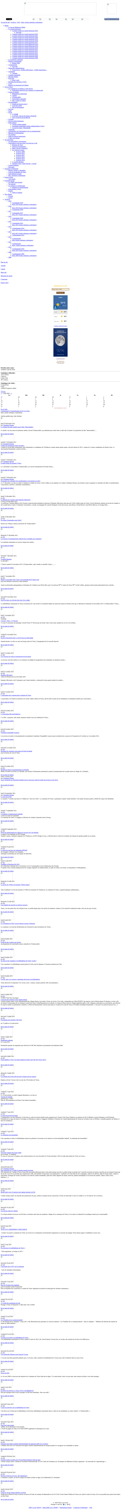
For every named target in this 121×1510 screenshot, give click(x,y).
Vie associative (9, 140)
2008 (9, 257)
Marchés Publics (13, 77)
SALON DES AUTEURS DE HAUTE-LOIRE (15, 600)
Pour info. (11, 78)
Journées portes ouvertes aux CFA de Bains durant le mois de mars (20, 1460)
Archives (13, 22)
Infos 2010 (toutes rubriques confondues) (24, 250)
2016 (9, 216)
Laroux (10, 197)
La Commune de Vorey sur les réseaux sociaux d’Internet (18, 923)
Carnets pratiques (13, 165)
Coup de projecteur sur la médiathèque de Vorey (15, 1407)
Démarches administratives (16, 68)
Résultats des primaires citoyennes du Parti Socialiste (16, 751)
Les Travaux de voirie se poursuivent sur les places (16, 656)
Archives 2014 (20, 160)
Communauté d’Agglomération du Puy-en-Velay (15, 411)
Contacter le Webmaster (80, 1507)
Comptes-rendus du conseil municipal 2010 (25, 54)
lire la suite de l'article (7, 434)
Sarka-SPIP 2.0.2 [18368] (50, 1507)
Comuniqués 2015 (17, 223)
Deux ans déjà (5, 1373)
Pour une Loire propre (7, 1425)
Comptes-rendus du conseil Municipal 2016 (25, 44)
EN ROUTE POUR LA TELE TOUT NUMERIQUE (17, 1391)
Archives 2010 (20, 153)
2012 (9, 237)
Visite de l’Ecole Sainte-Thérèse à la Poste (13, 1492)
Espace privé (4, 282)
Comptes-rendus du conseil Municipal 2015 (25, 46)
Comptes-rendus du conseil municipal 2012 (25, 51)
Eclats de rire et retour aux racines (11, 942)
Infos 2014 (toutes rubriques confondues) (24, 230)
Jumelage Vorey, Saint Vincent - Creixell (24, 163)
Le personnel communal (15, 59)
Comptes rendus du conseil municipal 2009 (25, 56)
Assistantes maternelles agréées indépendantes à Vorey (28, 126)
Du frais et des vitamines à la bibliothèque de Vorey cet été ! (18, 961)
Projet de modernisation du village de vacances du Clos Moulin (19, 832)
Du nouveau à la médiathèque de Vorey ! (13, 1248)
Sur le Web (4, 409)
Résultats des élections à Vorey (17, 82)
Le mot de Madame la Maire (16, 27)
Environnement (12, 102)
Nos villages (8, 194)
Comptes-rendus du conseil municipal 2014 (25, 48)
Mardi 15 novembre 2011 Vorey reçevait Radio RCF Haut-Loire (20, 579)
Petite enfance (12, 123)
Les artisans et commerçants (16, 186)
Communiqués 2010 (18, 249)
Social (10, 112)
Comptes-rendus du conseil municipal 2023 (25, 31)
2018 (9, 206)
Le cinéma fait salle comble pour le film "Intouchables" (17, 427)
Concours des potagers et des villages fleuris (14, 999)
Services (10, 109)
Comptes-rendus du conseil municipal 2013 (25, 49)
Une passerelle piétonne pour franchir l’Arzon (14, 1354)
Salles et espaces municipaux (17, 136)
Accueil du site (5, 22)
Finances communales (14, 61)
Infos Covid (15, 80)
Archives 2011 (20, 155)
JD (4, 498)
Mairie (6, 25)
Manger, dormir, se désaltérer (17, 170)
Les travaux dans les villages (9, 1211)
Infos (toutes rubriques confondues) (22, 240)
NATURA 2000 (17, 105)
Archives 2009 (20, 151)
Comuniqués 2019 (17, 203)
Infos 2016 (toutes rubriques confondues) (24, 220)
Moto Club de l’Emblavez (20, 148)
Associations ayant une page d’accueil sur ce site (22, 143)
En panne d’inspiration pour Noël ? (11, 520)
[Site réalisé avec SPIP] (2, 390)
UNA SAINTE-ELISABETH (21, 117)
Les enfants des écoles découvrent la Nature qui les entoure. (18, 1076)
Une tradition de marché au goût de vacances (14, 905)
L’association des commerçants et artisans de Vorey (16, 695)
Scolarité (11, 119)
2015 (9, 221)
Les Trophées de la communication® (12, 1320)
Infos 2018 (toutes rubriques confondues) (24, 208)
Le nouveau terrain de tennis (9, 1115)
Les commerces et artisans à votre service (20, 88)
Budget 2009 (16, 63)
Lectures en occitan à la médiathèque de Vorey (14, 1337)
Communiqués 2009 (18, 254)
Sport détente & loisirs (15, 174)
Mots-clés (4, 272)
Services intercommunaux (16, 121)
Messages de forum (6, 276)
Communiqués (12, 65)
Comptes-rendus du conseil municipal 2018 (25, 41)
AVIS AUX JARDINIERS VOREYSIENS (14, 1229)
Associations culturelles (19, 99)
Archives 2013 (20, 158)
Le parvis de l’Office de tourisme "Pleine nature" (15, 885)
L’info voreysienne (14, 138)
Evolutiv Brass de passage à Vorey (11, 463)
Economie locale (9, 180)
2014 (9, 226)
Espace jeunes (9, 177)
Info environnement (18, 107)
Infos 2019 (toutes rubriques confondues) (24, 204)
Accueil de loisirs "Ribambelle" (21, 128)
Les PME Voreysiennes (15, 182)
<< (1, 393)
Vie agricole (12, 184)
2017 (9, 211)
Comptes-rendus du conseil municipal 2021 (25, 36)
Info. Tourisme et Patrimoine (16, 175)
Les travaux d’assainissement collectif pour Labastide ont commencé (21, 539)
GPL (90, 1507)
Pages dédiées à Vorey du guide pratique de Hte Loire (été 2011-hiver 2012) (23, 1060)
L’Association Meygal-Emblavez (10, 714)
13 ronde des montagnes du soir (10, 1303)
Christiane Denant (8, 425)
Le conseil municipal (14, 29)
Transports (11, 129)
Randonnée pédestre (7, 1040)
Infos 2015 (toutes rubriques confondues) (24, 225)
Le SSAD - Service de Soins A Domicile (24, 116)
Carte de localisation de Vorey (17, 172)
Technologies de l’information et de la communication (24, 131)
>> (11, 393)
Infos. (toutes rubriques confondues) (32, 22)
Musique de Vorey (17, 145)
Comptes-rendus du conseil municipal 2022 (25, 34)
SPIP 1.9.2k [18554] (35, 1507)
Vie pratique (12, 134)
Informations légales (66, 1507)
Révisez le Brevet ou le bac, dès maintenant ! (14, 1476)
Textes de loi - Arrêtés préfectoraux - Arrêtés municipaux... (29, 70)
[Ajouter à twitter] (65, 1504)
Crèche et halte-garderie (19, 124)
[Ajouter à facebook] (64, 1504)
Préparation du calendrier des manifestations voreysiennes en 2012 (20, 481)
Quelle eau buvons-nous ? (20, 104)
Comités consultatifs (14, 75)
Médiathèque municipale (19, 94)
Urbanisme (11, 71)
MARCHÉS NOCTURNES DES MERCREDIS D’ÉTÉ (18, 1192)
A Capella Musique (18, 162)
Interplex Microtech (6, 675)
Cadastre (14, 73)
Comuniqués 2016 (17, 218)
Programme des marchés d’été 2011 (11, 1020)
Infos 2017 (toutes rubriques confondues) (24, 215)
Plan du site (4, 262)
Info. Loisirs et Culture (19, 100)
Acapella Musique (6, 559)
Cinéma (14, 95)
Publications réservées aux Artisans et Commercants (27, 90)
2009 (9, 252)
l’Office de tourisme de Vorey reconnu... (13, 445)
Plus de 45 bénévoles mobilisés (10, 1285)
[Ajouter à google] (69, 1504)
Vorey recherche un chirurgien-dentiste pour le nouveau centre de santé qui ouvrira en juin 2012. (29, 780)
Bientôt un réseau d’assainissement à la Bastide (15, 770)
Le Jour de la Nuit (6, 797)
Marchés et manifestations (16, 133)
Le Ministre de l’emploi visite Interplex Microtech (15, 500)
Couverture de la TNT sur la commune (12, 1266)
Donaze (10, 196)
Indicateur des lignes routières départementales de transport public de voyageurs (24, 1444)
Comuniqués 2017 (17, 213)
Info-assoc (11, 167)
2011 (18, 22)
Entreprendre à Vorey (14, 189)
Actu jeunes (11, 179)
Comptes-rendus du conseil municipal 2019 (25, 39)
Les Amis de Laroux (18, 150)
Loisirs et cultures (13, 92)
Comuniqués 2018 (17, 209)
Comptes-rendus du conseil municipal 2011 (25, 53)
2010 (9, 247)
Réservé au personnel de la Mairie (18, 85)
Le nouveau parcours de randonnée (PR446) (14, 850)
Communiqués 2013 (18, 235)
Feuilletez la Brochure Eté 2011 (10, 864)
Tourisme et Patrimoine (11, 169)
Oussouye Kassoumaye (19, 146)
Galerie (3, 269)
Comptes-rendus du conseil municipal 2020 (25, 37)
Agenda (3, 265)
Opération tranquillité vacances (10, 732)
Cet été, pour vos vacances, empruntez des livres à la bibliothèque (20, 979)
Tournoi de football (6, 1097)
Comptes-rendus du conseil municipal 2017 (25, 42)
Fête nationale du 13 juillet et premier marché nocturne (17, 1170)
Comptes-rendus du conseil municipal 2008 (25, 58)
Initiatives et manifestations (20, 187)
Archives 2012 (20, 157)
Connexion (4, 279)
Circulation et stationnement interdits (11, 814)
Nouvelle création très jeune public (11, 1152)
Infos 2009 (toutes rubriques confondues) (24, 255)
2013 (9, 232)
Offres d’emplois (17, 192)
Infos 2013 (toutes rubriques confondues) (24, 233)
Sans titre (18, 32)
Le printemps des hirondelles (9, 1135)
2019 (9, 201)
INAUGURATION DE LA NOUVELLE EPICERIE (17, 638)
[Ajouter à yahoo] (67, 1504)
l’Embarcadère (16, 97)
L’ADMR (15, 114)
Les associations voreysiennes (17, 141)
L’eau (10, 83)
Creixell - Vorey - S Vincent (9, 621)
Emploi (10, 191)
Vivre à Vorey (9, 87)
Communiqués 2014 (18, 228)
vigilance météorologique (60, 326)
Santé (10, 111)
